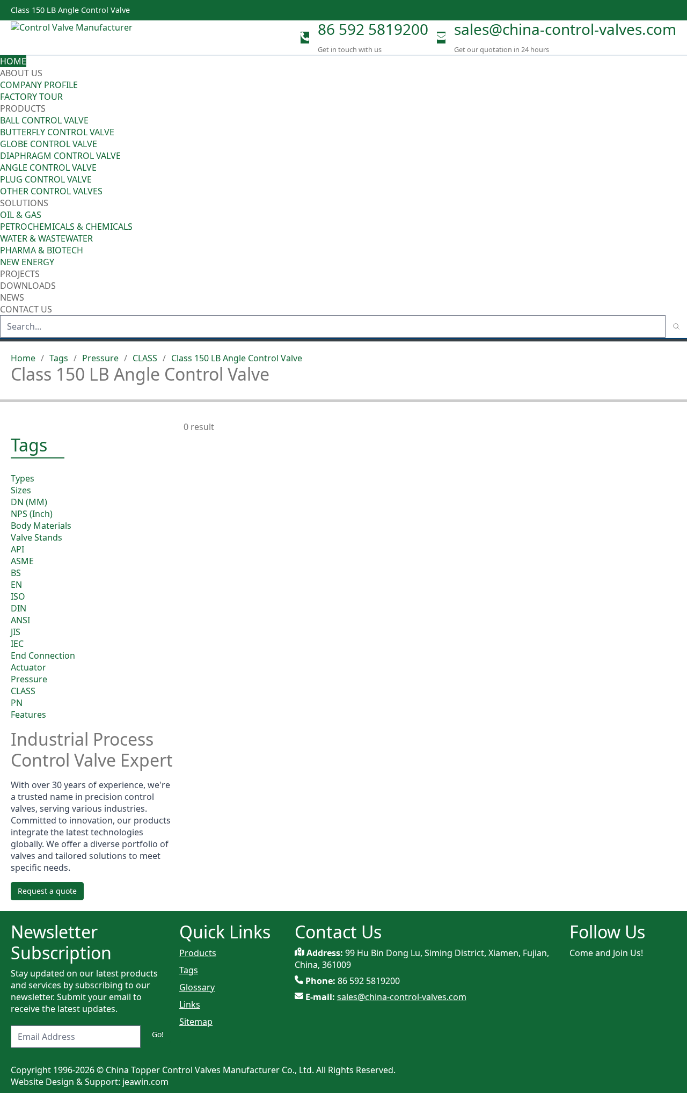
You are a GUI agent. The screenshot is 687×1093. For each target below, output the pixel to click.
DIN (18, 608)
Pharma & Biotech (41, 250)
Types (22, 478)
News (12, 297)
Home (13, 61)
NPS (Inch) (32, 514)
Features (28, 714)
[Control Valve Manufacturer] (75, 37)
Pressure (100, 358)
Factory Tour (31, 97)
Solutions (24, 203)
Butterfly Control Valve (57, 132)
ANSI (20, 620)
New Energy (27, 262)
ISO (18, 596)
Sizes (21, 490)
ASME (22, 561)
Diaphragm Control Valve (60, 156)
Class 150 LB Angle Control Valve (236, 358)
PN (17, 703)
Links (189, 1004)
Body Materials (41, 525)
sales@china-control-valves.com (565, 29)
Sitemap (196, 1022)
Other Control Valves (51, 191)
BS (16, 573)
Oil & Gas (20, 215)
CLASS (145, 358)
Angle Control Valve (48, 167)
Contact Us (26, 309)
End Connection (43, 655)
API (17, 549)
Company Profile (39, 85)
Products (23, 108)
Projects (20, 274)
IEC (17, 644)
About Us (22, 73)
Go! (158, 1034)
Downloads (28, 286)
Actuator (28, 667)
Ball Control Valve (44, 120)
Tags (58, 358)
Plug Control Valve (46, 179)
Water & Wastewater (46, 238)
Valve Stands (36, 537)
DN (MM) (29, 502)
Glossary (197, 987)
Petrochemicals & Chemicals (66, 226)
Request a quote (47, 891)
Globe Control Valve (48, 144)
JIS (15, 632)
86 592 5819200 (373, 29)
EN (16, 585)
